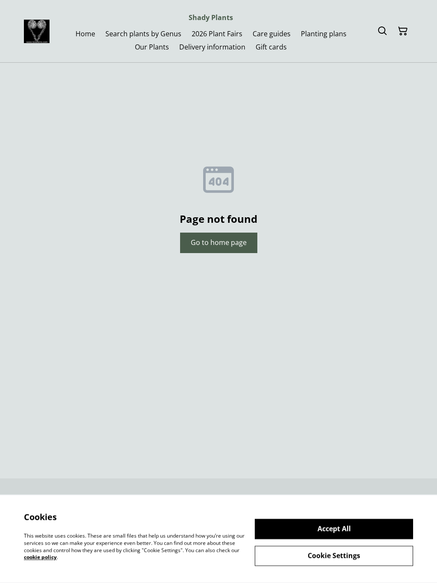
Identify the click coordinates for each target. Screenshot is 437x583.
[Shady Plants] (37, 31)
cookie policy (40, 557)
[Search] (382, 31)
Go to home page (219, 242)
